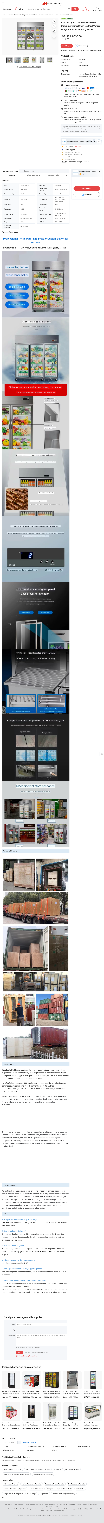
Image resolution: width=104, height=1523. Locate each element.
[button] (62, 175)
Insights (56, 1506)
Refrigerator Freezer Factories (54, 1484)
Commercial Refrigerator (66, 15)
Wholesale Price (61, 1504)
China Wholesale (50, 1504)
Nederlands (67, 1509)
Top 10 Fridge (31, 1494)
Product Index (93, 1504)
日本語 (86, 1509)
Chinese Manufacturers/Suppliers (34, 1504)
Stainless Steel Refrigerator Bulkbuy (64, 1494)
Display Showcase (82, 1446)
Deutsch (60, 1509)
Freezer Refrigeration (36, 1489)
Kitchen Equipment (8, 1450)
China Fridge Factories (11, 1484)
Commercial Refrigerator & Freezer (48, 15)
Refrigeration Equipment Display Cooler (59, 1489)
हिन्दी (91, 1509)
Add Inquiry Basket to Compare (30, 67)
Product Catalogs (30, 1442)
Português (30, 1509)
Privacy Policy (82, 1515)
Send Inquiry (66, 46)
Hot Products (8, 1504)
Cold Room (57, 1469)
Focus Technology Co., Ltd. (38, 1515)
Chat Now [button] (82, 46)
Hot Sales (5, 1446)
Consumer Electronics (14, 15)
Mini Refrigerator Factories (76, 1484)
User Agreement (63, 1515)
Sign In (64, 162)
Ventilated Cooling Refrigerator (43, 1474)
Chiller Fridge (80, 1489)
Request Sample (95, 50)
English (16, 1509)
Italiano (53, 1509)
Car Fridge (30, 1450)
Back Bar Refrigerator (72, 1469)
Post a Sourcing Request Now (26, 1356)
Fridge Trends (44, 1494)
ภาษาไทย (96, 1509)
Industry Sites (71, 1504)
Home (3, 15)
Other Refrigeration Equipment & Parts (38, 1469)
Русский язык (45, 1509)
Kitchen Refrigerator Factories (31, 1484)
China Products (18, 1504)
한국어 (80, 1509)
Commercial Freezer (58, 1446)
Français (37, 1509)
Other (54, 1450)
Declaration (73, 1515)
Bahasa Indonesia (59, 1510)
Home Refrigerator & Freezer (13, 1469)
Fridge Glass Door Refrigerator (13, 1494)
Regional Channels (82, 1504)
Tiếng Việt (49, 1510)
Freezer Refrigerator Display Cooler (14, 1489)
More (4, 1497)
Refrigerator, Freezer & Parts (29, 15)
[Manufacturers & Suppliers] (52, 3)
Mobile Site (49, 1506)
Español (22, 1509)
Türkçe (42, 1510)
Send (19, 1352)
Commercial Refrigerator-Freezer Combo (16, 1474)
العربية (74, 1509)
